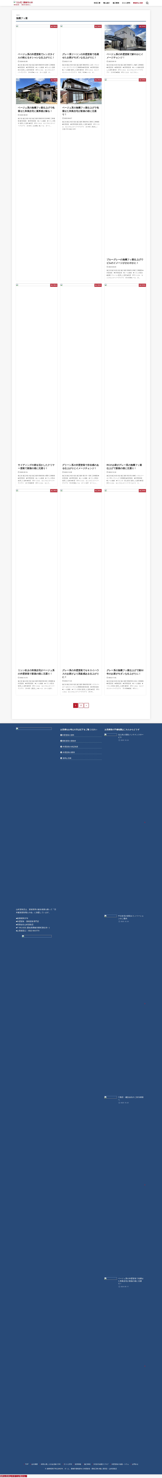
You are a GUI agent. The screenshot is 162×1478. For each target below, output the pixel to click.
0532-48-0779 (33, 931)
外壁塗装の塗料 (68, 735)
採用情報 (78, 1464)
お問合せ (135, 1464)
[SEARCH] (147, 3)
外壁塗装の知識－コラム (120, 1464)
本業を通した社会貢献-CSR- (51, 1464)
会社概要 (34, 1464)
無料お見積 (67, 758)
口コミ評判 (126, 3)
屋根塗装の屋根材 (69, 741)
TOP (26, 1464)
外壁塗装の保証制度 (70, 747)
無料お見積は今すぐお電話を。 (13, 1476)
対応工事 (97, 3)
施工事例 (116, 3)
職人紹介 (106, 3)
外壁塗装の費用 (69, 752)
